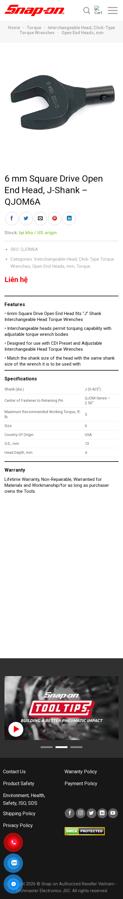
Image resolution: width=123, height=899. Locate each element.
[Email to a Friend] (40, 218)
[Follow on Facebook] (70, 813)
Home (14, 27)
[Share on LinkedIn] (69, 218)
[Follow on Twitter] (91, 813)
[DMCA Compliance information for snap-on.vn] (84, 831)
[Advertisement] (61, 579)
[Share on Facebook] (12, 218)
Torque (34, 27)
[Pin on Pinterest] (54, 218)
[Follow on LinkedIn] (102, 813)
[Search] (86, 10)
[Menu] (113, 10)
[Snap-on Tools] (34, 10)
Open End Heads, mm (82, 32)
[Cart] (98, 10)
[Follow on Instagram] (81, 813)
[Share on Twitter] (26, 218)
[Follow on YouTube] (113, 813)
